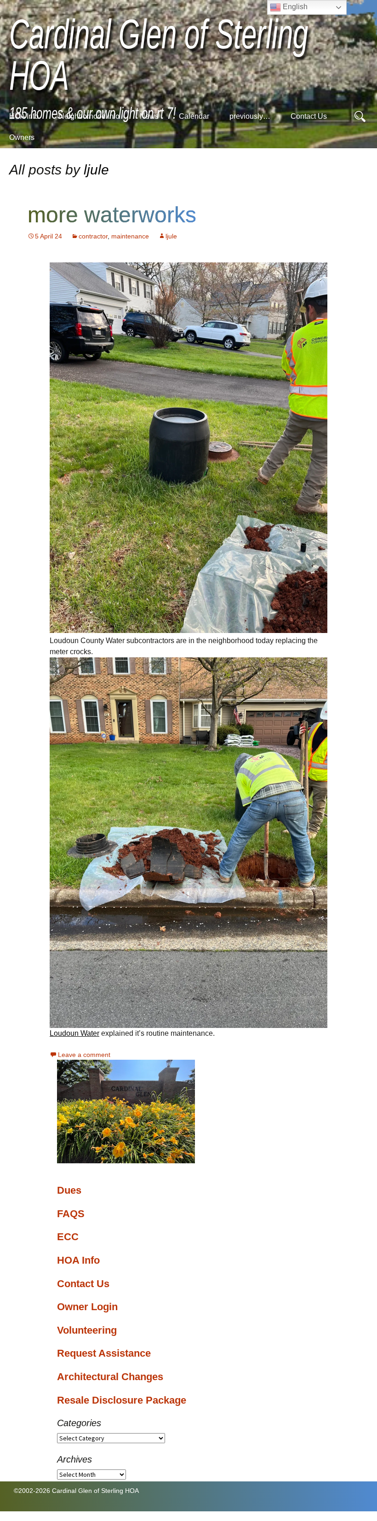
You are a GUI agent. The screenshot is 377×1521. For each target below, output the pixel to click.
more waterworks (112, 215)
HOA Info (24, 116)
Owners (21, 137)
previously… (249, 116)
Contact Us (309, 116)
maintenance (130, 236)
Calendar (194, 116)
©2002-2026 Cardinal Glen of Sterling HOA (76, 1490)
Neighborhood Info (89, 116)
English (294, 7)
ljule (96, 169)
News (149, 116)
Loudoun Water (74, 1033)
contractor (93, 236)
